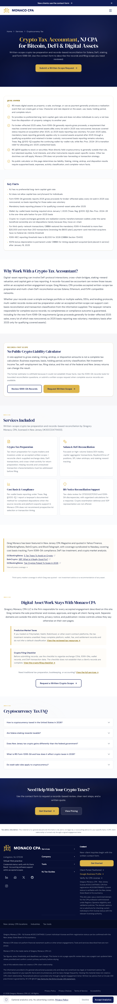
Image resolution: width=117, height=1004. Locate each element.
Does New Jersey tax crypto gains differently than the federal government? (42, 743)
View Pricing (71, 811)
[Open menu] (110, 10)
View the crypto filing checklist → (39, 662)
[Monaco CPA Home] (18, 10)
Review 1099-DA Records (25, 388)
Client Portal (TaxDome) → (92, 870)
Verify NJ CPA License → (91, 878)
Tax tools (47, 924)
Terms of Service (80, 991)
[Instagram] (6, 886)
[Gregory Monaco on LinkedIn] (6, 877)
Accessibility (95, 991)
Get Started (45, 811)
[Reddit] (32, 877)
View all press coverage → (17, 567)
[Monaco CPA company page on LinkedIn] (15, 877)
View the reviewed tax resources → (63, 640)
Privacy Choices (65, 991)
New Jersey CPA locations (15, 924)
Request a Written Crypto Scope (57, 683)
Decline (85, 999)
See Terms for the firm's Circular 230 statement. (56, 979)
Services (19, 31)
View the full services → (87, 672)
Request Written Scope (60, 388)
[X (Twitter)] (24, 877)
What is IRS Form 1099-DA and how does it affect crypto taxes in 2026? (41, 754)
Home (9, 31)
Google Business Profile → (92, 874)
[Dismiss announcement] (111, 3)
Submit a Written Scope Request (57, 68)
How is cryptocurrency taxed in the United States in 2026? (34, 722)
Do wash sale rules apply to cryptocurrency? (28, 764)
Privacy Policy (50, 991)
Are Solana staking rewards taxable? (24, 733)
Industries (35, 924)
